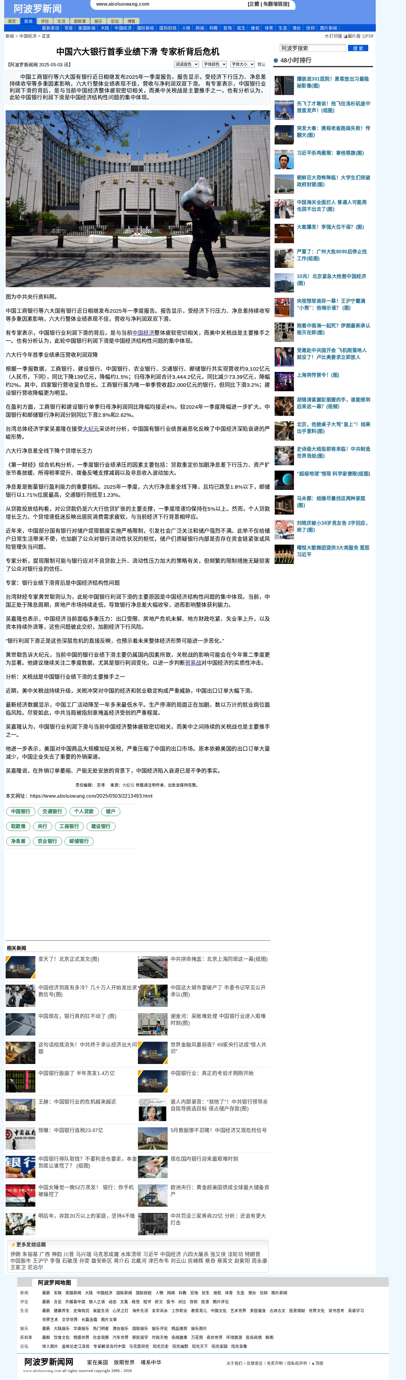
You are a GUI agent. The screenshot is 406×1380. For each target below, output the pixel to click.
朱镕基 (30, 1254)
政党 (136, 1301)
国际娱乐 (140, 1328)
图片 (328, 28)
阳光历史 (161, 1346)
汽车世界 (121, 1337)
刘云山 (178, 1261)
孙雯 (84, 1261)
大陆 (105, 28)
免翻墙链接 (275, 4)
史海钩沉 (81, 1310)
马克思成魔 (106, 1254)
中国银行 (21, 811)
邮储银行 (79, 841)
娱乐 (99, 21)
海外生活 (140, 1310)
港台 (296, 28)
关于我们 (234, 1363)
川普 (69, 1254)
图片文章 (109, 1319)
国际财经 (168, 28)
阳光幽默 (180, 1346)
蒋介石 (122, 1261)
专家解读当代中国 (109, 1346)
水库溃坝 (131, 1254)
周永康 (259, 1261)
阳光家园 (220, 1346)
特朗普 (253, 1254)
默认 (262, 64)
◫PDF (368, 36)
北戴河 (139, 1261)
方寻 (101, 785)
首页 (12, 21)
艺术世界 (238, 1310)
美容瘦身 (258, 1310)
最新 (50, 28)
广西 (45, 1254)
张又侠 (218, 1254)
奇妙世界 (215, 1337)
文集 (124, 1301)
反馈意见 (255, 1363)
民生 (241, 28)
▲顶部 (317, 1363)
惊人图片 (50, 1346)
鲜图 (269, 1337)
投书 (170, 1301)
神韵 (57, 1254)
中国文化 (219, 1310)
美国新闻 (86, 28)
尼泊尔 (35, 1267)
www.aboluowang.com (123, 4)
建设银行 (101, 826)
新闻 (28, 21)
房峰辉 (196, 1261)
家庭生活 (101, 1310)
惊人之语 (97, 1301)
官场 (227, 28)
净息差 (18, 841)
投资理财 (297, 1310)
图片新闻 (279, 1293)
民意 (205, 1301)
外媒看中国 (75, 1301)
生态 (282, 28)
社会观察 (101, 1337)
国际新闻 (145, 28)
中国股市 (20, 1261)
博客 (132, 21)
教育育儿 (199, 1310)
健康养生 (62, 1310)
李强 (55, 1261)
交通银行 (52, 811)
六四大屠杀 (196, 1254)
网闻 (200, 28)
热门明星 (101, 1328)
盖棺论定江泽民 (76, 1346)
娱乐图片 (199, 1328)
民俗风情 (254, 1337)
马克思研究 (139, 1346)
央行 (43, 826)
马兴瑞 (84, 1254)
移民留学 (140, 1337)
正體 (254, 4)
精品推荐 (179, 1328)
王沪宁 (40, 1261)
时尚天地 (160, 1337)
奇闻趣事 (179, 1337)
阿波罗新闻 (38, 9)
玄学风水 (160, 1310)
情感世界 (81, 1337)
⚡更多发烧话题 (28, 1244)
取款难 (18, 826)
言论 (58, 1301)
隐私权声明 (297, 1363)
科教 (214, 28)
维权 (255, 28)
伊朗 (15, 1254)
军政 (68, 28)
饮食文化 (62, 1337)
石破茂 (70, 1261)
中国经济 (123, 28)
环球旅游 (234, 1337)
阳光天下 (200, 1346)
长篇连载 (89, 1319)
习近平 (151, 1254)
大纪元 (91, 429)
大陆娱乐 (62, 1328)
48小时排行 (296, 60)
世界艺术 (50, 1319)
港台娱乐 (121, 1328)
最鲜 (46, 1337)
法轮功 (235, 1254)
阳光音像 (239, 1346)
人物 (186, 28)
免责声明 (275, 1363)
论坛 (115, 21)
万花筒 (197, 1337)
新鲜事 (80, 21)
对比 (182, 1301)
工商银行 (69, 826)
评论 (45, 21)
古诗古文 (278, 1310)
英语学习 (356, 1310)
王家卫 (18, 1267)
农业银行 (47, 841)
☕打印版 (333, 36)
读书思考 (336, 1310)
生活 (61, 21)
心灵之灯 (121, 1310)
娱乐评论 (160, 1328)
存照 (194, 1301)
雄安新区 (101, 1261)
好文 (159, 1301)
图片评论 (221, 1301)
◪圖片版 (352, 36)
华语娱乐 (81, 1328)
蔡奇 (210, 1261)
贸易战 (193, 663)
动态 (112, 1301)
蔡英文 (225, 1261)
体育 (269, 28)
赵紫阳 (242, 1261)
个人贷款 (84, 811)
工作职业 (179, 1310)
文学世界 (70, 1319)
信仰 (310, 28)
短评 (147, 1301)
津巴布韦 (158, 1261)
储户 (111, 811)
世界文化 (317, 1310)
